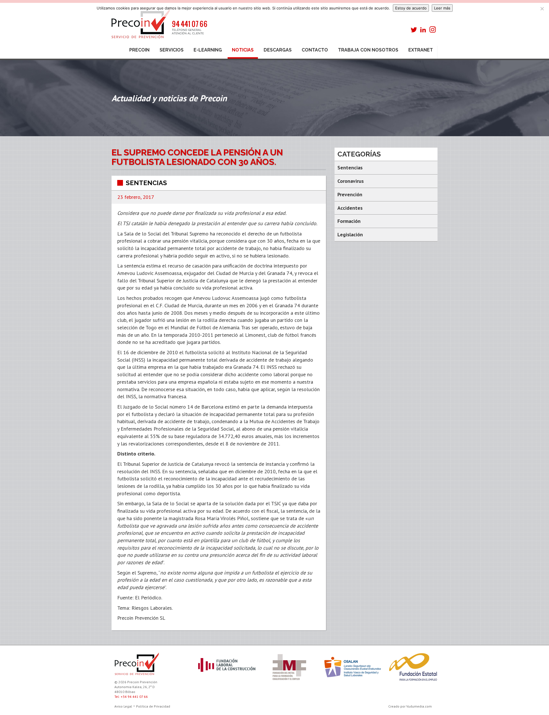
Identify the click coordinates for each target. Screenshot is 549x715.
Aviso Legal (123, 706)
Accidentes (350, 208)
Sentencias (146, 183)
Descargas (278, 50)
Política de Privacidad (153, 706)
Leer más (442, 8)
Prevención (349, 194)
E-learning (208, 50)
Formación (349, 221)
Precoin (139, 50)
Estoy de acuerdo (411, 8)
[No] (542, 8)
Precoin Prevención (158, 26)
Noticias (243, 50)
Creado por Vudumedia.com (410, 706)
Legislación (350, 234)
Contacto (315, 50)
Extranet (420, 50)
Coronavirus (350, 181)
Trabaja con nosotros (368, 50)
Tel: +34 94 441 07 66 (131, 696)
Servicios (172, 50)
